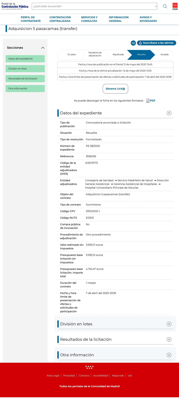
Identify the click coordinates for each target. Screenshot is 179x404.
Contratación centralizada (60, 19)
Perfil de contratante (31, 19)
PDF (153, 100)
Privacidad (69, 375)
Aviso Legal (53, 375)
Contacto (84, 375)
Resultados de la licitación (22, 78)
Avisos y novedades (148, 19)
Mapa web (118, 375)
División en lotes (17, 68)
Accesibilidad (100, 375)
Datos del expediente (20, 58)
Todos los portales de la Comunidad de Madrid (89, 386)
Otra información (17, 88)
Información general (119, 19)
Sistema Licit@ (115, 88)
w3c (130, 375)
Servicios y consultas (89, 19)
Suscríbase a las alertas (158, 42)
